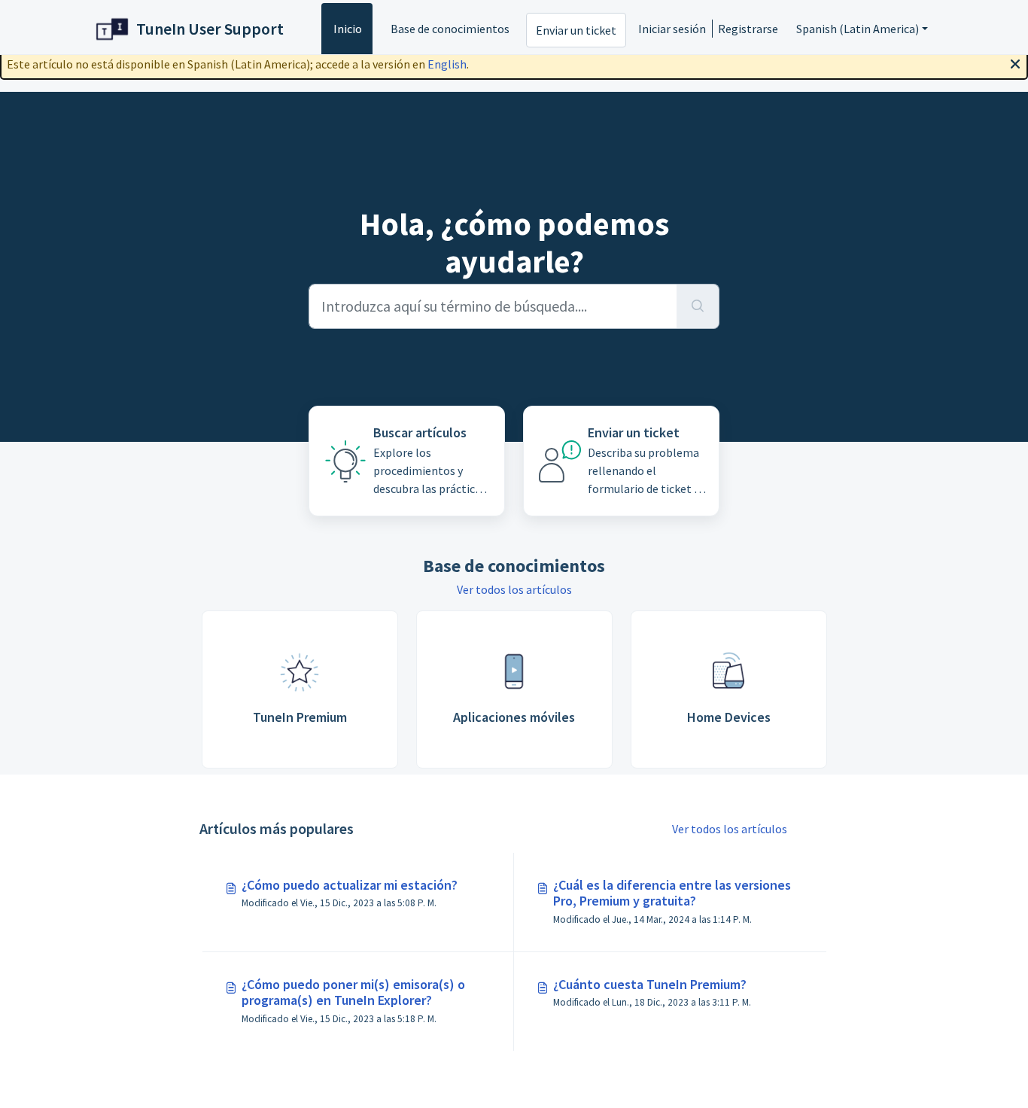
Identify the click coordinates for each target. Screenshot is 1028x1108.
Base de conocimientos (450, 28)
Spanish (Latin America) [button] (857, 28)
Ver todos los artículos (514, 589)
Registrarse (748, 28)
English (447, 64)
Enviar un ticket (576, 30)
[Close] (1015, 62)
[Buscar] (698, 306)
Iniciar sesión (672, 28)
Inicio (347, 28)
